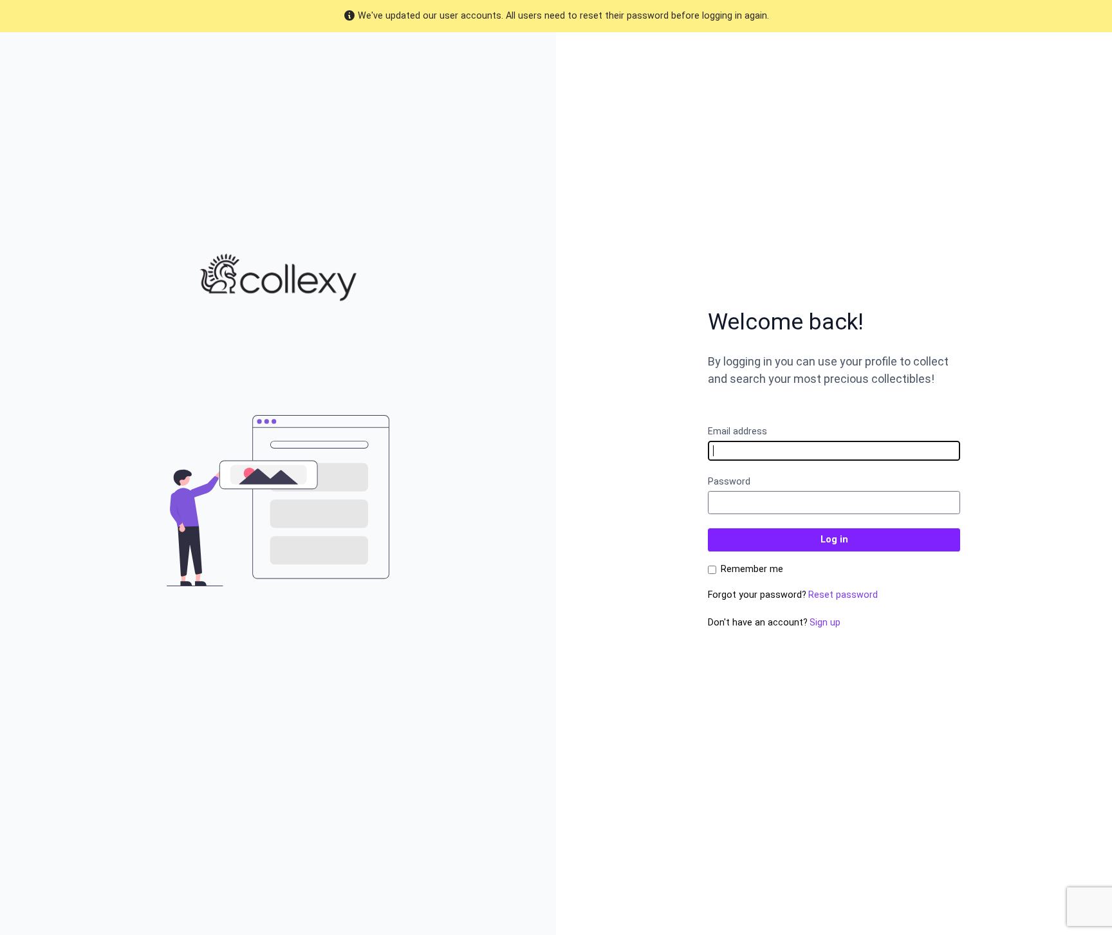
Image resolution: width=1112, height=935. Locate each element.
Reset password (843, 594)
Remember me (752, 569)
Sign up (825, 622)
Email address (737, 431)
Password (729, 481)
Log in (834, 539)
